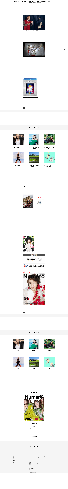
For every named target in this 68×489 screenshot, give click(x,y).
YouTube (35, 130)
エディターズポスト (39, 2)
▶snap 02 (27, 442)
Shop (44, 1)
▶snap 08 (27, 443)
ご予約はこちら (25, 240)
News (27, 2)
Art (26, 1)
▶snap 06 (40, 442)
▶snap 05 (37, 442)
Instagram (37, 130)
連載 (35, 2)
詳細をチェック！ (25, 315)
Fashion (22, 1)
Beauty (25, 1)
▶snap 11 (37, 443)
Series (35, 1)
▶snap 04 (33, 442)
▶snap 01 (24, 442)
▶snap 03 (30, 442)
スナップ (34, 2)
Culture (29, 1)
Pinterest (39, 130)
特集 (29, 2)
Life (30, 1)
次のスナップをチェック (26, 440)
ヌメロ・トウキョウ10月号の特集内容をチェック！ (29, 239)
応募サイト (27, 99)
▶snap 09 (30, 443)
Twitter (33, 130)
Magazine (41, 1)
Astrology (38, 1)
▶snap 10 (33, 443)
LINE (29, 130)
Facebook (31, 130)
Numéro (16, 1)
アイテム (31, 2)
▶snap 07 (24, 443)
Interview (33, 1)
